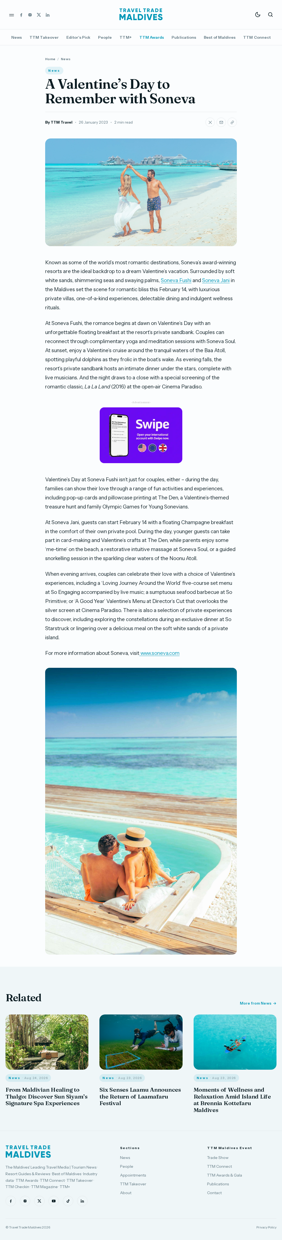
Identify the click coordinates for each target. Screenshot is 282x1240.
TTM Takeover (44, 37)
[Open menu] (12, 15)
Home (50, 59)
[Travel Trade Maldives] (28, 1151)
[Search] (270, 15)
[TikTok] (68, 1201)
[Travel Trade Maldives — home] (141, 14)
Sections (130, 1148)
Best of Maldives (219, 37)
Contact (214, 1192)
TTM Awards (151, 37)
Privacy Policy (266, 1227)
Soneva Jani (216, 280)
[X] (38, 14)
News (16, 37)
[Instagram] (30, 14)
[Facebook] (21, 14)
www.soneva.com (160, 653)
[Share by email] (221, 122)
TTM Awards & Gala (224, 1175)
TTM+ (125, 37)
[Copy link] (232, 122)
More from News (255, 1003)
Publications (184, 37)
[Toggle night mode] (258, 15)
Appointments (133, 1175)
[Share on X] (210, 122)
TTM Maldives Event (229, 1148)
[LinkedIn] (47, 14)
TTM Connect (257, 37)
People (105, 37)
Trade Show (218, 1157)
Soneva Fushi (176, 280)
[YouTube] (53, 1201)
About (125, 1192)
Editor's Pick (78, 37)
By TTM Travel (58, 122)
